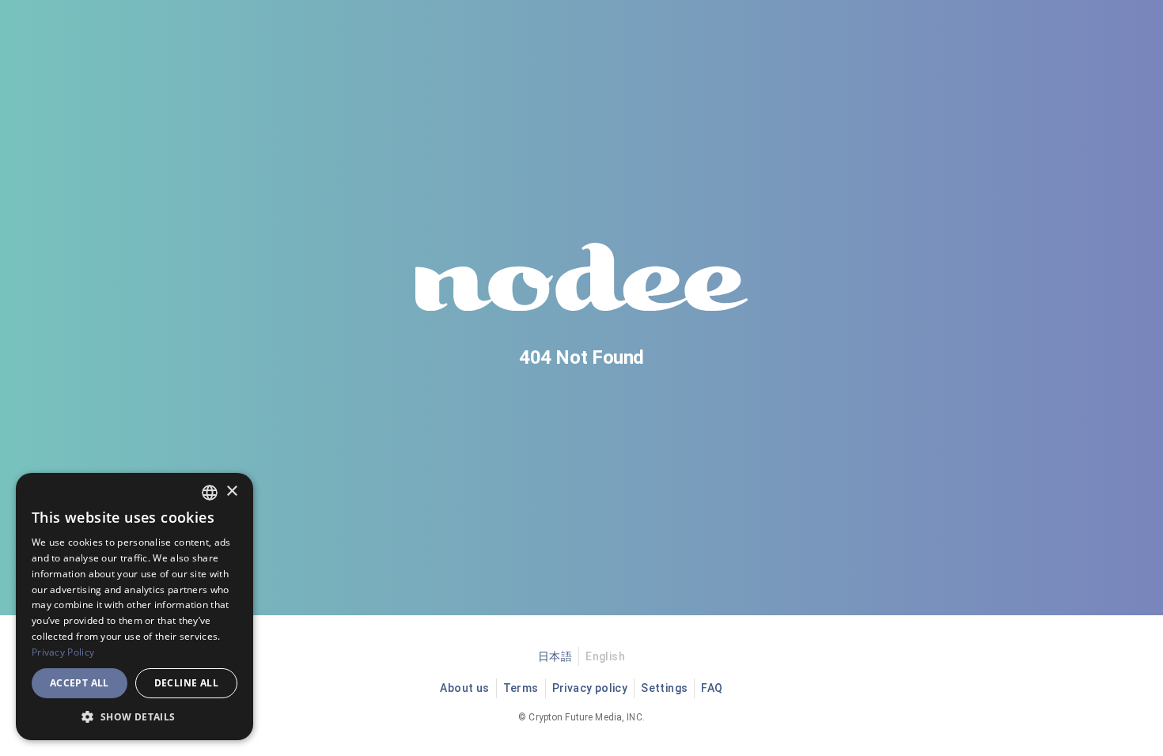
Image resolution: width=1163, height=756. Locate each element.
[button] (134, 716)
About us (464, 688)
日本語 (555, 656)
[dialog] (134, 606)
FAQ (711, 688)
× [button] (231, 491)
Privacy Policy (63, 652)
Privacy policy (590, 688)
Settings (664, 688)
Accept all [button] (79, 683)
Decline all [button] (186, 683)
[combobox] (210, 493)
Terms (521, 688)
